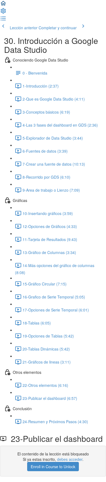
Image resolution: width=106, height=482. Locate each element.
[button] (3, 5)
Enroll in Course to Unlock (53, 466)
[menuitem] (3, 12)
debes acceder (69, 459)
